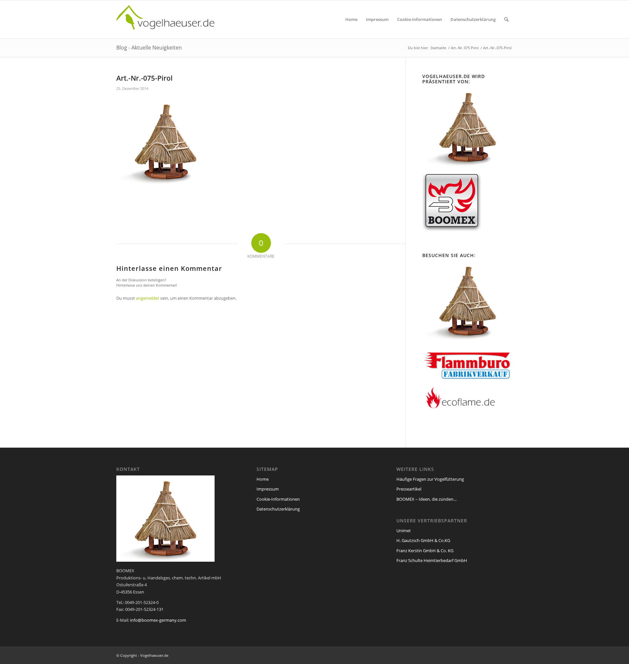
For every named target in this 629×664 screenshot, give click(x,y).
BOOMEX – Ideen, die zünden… (426, 499)
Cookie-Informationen (278, 499)
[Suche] (506, 19)
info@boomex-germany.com (158, 620)
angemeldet (147, 298)
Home (263, 479)
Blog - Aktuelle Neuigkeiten (149, 47)
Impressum (268, 489)
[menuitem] (351, 19)
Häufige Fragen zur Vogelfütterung (430, 479)
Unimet (403, 530)
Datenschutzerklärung (278, 509)
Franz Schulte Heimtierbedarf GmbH (431, 560)
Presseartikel (408, 489)
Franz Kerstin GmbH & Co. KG (424, 550)
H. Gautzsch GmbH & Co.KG (423, 540)
